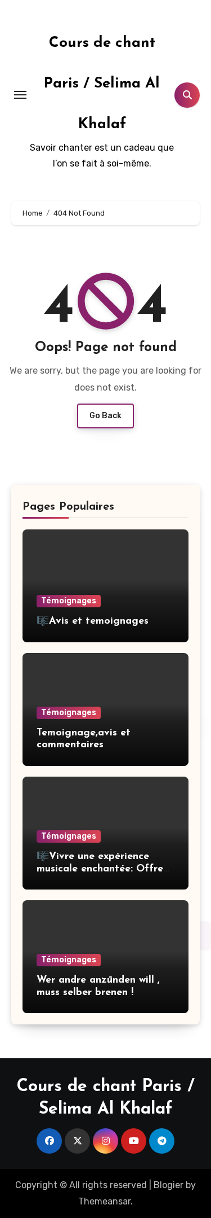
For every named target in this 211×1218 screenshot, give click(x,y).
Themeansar (104, 1201)
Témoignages (68, 601)
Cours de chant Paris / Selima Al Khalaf (102, 84)
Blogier (168, 1185)
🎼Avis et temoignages (93, 621)
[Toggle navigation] (20, 95)
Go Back (105, 415)
